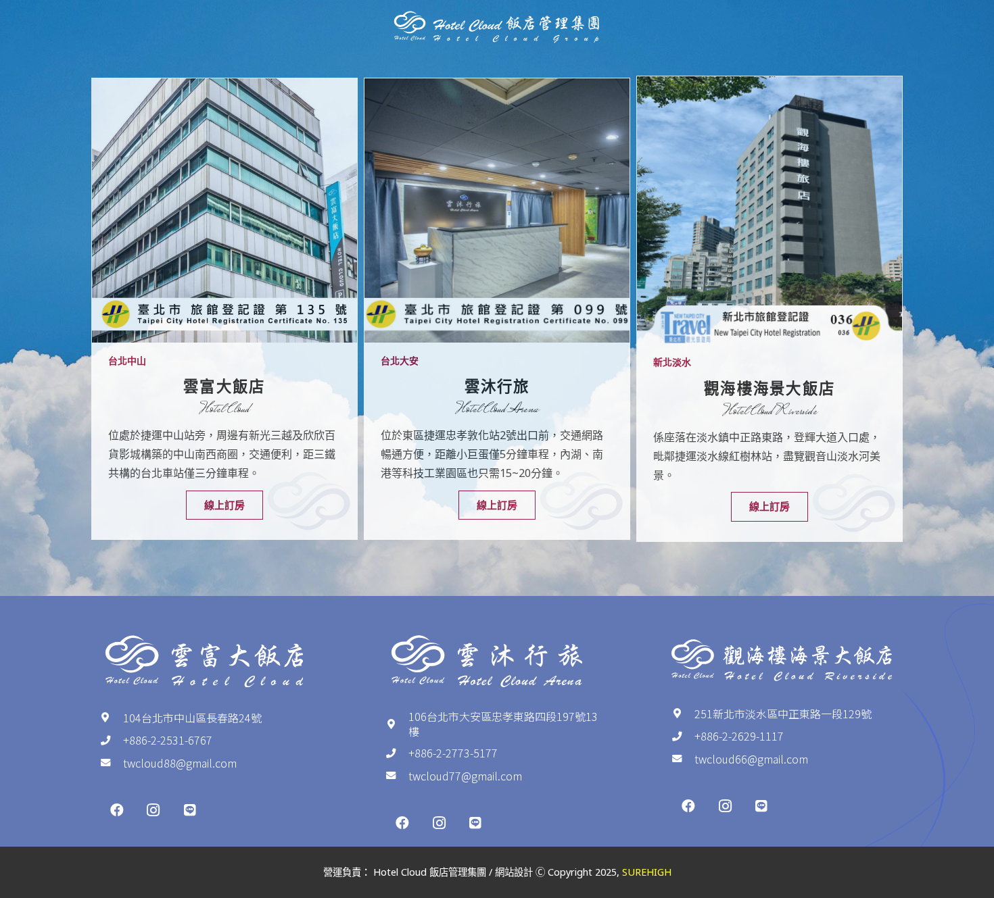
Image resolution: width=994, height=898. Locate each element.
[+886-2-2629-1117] (682, 736)
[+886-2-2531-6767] (111, 740)
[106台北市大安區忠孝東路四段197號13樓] (396, 724)
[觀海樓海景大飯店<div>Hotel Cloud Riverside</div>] (769, 210)
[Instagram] (153, 810)
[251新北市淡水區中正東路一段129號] (682, 713)
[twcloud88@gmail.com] (111, 763)
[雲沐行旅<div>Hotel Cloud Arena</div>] (497, 210)
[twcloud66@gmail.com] (682, 759)
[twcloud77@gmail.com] (396, 775)
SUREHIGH (646, 872)
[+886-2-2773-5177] (396, 753)
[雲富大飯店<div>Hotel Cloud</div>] (224, 210)
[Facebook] (117, 810)
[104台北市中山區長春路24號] (111, 717)
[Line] (190, 810)
